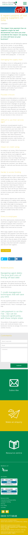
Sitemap (25, 521)
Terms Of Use (4, 520)
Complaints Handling (6, 502)
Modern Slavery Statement (7, 521)
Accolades (3, 507)
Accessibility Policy (18, 521)
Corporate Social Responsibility (8, 500)
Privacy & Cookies (12, 520)
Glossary (3, 503)
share (12, 259)
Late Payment (6, 250)
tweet (5, 259)
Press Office (4, 505)
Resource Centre (5, 498)
